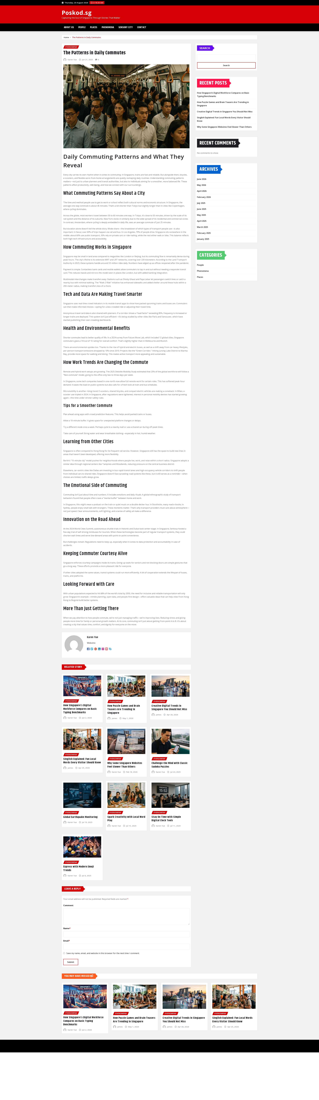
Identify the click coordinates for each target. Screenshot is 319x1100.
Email (66, 940)
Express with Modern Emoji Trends (78, 868)
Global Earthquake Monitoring (80, 817)
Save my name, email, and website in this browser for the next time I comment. (102, 953)
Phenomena (108, 27)
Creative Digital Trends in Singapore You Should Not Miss (169, 708)
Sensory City (126, 27)
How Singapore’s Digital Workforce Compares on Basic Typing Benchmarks (80, 709)
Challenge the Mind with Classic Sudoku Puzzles (170, 765)
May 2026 (201, 185)
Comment (68, 905)
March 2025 (202, 227)
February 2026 (204, 197)
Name (67, 928)
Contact (141, 27)
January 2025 (203, 239)
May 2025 (201, 215)
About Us (69, 27)
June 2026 (201, 179)
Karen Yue (72, 59)
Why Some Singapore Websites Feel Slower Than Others (124, 765)
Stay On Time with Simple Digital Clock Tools (166, 819)
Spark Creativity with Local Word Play (126, 819)
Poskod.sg (77, 12)
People (82, 27)
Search (204, 48)
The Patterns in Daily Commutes (86, 37)
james (114, 718)
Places (93, 27)
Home (66, 37)
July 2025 (201, 203)
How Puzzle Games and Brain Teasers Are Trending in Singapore (123, 709)
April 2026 (201, 191)
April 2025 (201, 221)
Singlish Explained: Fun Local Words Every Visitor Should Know (82, 761)
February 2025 (204, 233)
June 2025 (201, 209)
